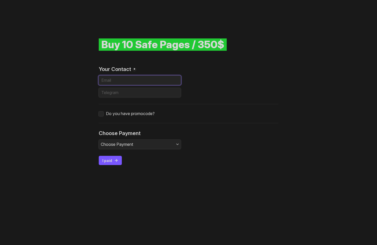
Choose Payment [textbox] (117, 144)
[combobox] (140, 144)
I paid (107, 160)
